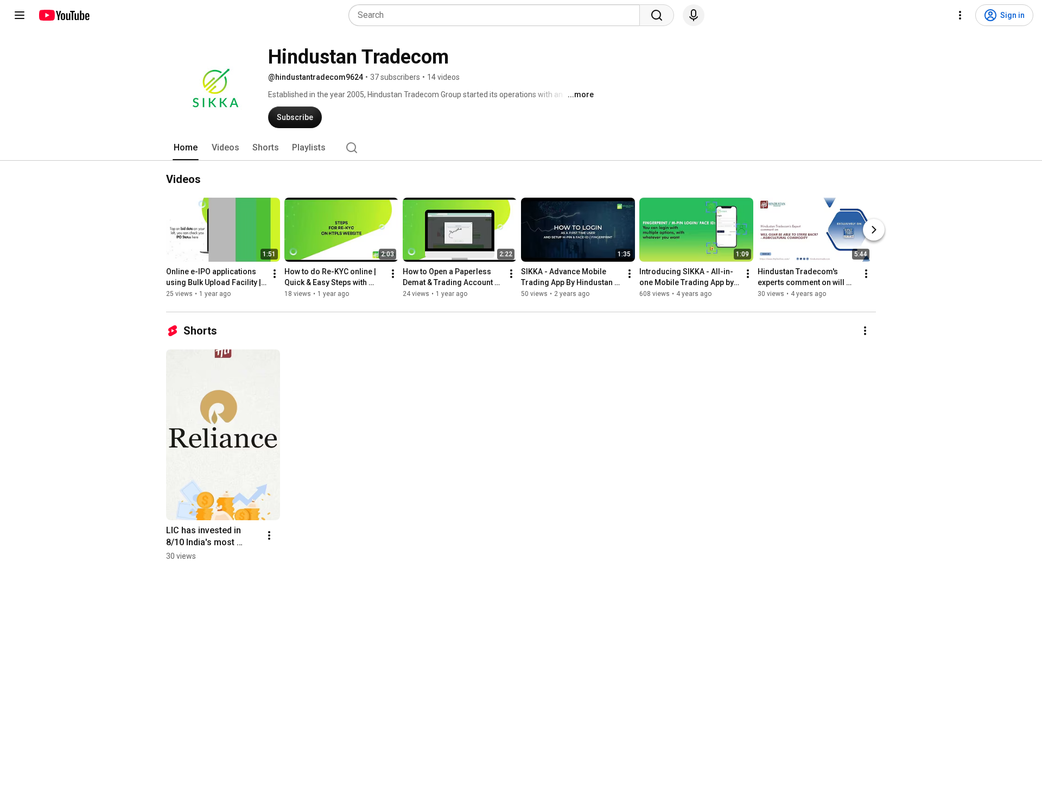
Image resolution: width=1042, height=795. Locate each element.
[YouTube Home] (63, 15)
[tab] (186, 148)
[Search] (656, 15)
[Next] (874, 230)
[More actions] (274, 274)
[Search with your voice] (693, 15)
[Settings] (960, 15)
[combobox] (497, 15)
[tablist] (521, 148)
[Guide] (19, 15)
